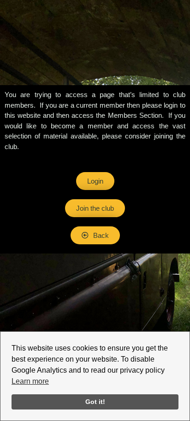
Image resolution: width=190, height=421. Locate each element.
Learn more (30, 381)
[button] (95, 235)
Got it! (95, 401)
